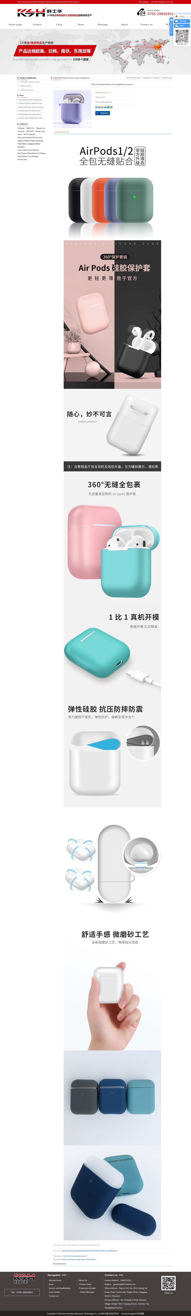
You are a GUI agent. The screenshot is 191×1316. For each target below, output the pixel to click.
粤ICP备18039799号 (110, 1313)
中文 (140, 2)
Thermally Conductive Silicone (30, 82)
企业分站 (154, 2)
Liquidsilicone (112, 1251)
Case (59, 24)
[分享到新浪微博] (102, 107)
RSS (167, 2)
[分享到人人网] (108, 107)
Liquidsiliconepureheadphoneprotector (75, 1251)
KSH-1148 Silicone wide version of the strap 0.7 (79, 1259)
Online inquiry (102, 113)
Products (156, 78)
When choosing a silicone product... (31, 107)
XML (171, 2)
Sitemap (162, 2)
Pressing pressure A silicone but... (31, 100)
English (145, 2)
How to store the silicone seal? (30, 111)
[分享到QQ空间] (99, 107)
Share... (183, 26)
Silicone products (26, 86)
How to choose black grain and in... (31, 118)
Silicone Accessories (27, 90)
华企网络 (140, 1313)
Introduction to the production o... (30, 114)
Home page (15, 24)
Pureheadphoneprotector (98, 1251)
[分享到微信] (111, 107)
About (124, 24)
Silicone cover (167, 78)
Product (37, 24)
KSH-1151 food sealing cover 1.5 (75, 1256)
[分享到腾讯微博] (105, 107)
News (81, 24)
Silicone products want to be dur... (31, 103)
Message (103, 24)
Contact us (146, 24)
